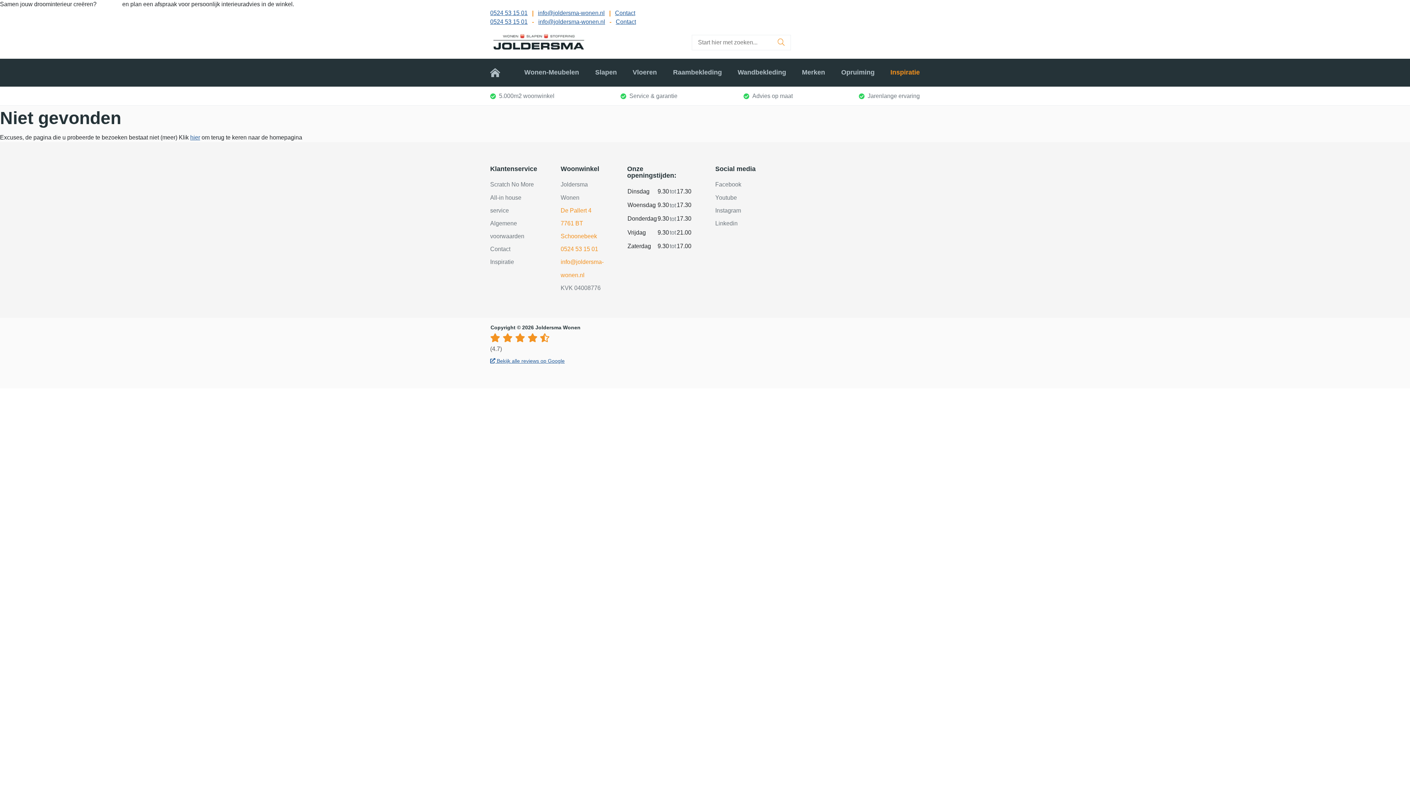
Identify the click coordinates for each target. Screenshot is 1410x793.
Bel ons (110, 4)
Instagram (728, 210)
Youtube (726, 198)
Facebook (728, 184)
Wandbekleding (762, 72)
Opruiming (858, 72)
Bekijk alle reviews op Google (530, 361)
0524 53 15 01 (509, 13)
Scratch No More (512, 184)
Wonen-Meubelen (551, 72)
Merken (813, 72)
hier (195, 137)
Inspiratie (905, 72)
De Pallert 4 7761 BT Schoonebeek (579, 223)
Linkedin (726, 223)
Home (499, 72)
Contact (625, 13)
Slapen (606, 72)
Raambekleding (697, 72)
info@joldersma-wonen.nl (571, 13)
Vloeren (645, 72)
